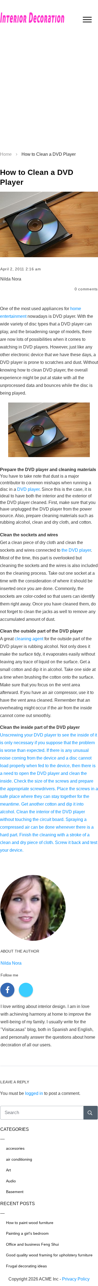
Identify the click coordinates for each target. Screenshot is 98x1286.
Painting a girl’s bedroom (27, 1233)
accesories (15, 1148)
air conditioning (19, 1159)
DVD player (28, 489)
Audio (11, 1181)
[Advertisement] (49, 93)
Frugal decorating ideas (26, 1266)
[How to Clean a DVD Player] (49, 224)
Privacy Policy (76, 1279)
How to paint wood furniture (29, 1222)
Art (8, 1170)
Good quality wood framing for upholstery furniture (49, 1255)
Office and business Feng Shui (32, 1244)
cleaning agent (29, 638)
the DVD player (76, 550)
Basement (14, 1191)
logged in (34, 1093)
